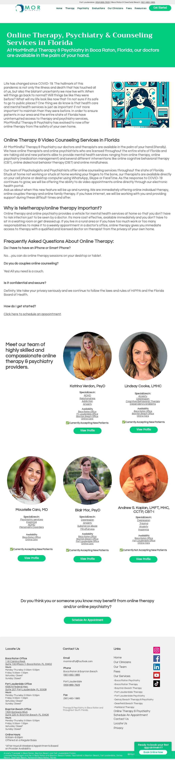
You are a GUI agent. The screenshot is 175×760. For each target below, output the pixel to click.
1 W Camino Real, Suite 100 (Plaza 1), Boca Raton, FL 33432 (28, 663)
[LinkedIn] (156, 667)
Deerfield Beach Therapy (129, 703)
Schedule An (122, 715)
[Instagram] (156, 650)
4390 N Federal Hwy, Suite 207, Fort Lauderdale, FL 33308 (25, 688)
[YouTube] (156, 675)
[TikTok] (156, 683)
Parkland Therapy (124, 707)
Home (118, 657)
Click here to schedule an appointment (32, 314)
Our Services (122, 676)
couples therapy (25, 193)
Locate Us (120, 723)
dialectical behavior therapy (43, 162)
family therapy (64, 193)
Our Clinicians (122, 662)
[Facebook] (156, 658)
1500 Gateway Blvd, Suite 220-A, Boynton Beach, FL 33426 (27, 713)
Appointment (139, 715)
